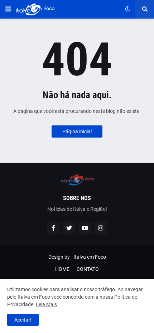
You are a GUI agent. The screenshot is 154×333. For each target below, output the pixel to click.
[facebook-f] (53, 228)
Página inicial (77, 131)
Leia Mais (46, 304)
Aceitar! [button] (23, 320)
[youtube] (85, 228)
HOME (62, 269)
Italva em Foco (89, 257)
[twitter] (69, 228)
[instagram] (101, 228)
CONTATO (88, 269)
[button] (8, 9)
